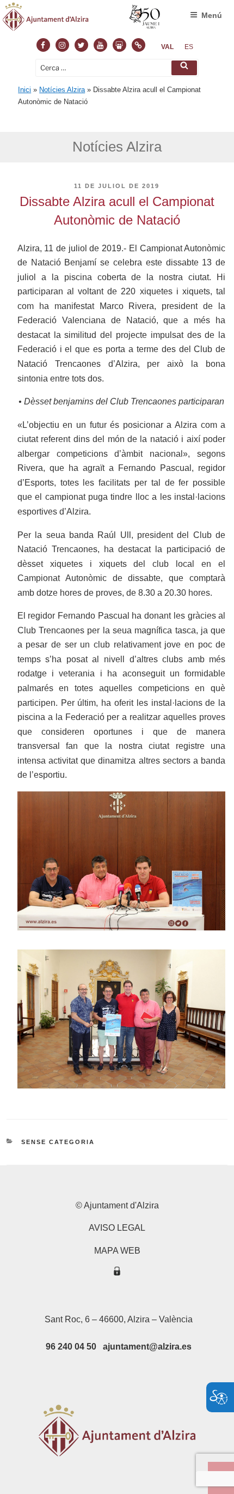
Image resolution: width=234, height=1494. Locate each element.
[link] (167, 46)
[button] (184, 68)
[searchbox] (117, 68)
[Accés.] (117, 1273)
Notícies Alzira (62, 90)
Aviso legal (117, 1227)
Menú (211, 15)
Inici (24, 90)
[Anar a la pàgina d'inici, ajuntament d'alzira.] (81, 19)
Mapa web (117, 1250)
